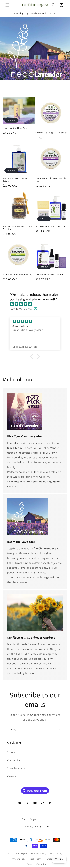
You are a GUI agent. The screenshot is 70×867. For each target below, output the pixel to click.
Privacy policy (18, 859)
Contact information (36, 864)
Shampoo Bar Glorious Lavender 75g (51, 179)
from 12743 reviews (21, 308)
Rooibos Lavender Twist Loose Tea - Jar (18, 228)
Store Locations (16, 768)
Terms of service (35, 859)
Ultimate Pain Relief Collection (50, 226)
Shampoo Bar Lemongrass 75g (17, 274)
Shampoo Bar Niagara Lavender (51, 132)
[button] (7, 5)
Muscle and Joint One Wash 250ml (16, 179)
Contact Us (13, 760)
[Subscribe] (59, 730)
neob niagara (21, 853)
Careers (11, 776)
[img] (37, 304)
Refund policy (56, 853)
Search (11, 752)
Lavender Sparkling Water (15, 128)
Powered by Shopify (37, 853)
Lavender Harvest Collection (49, 274)
